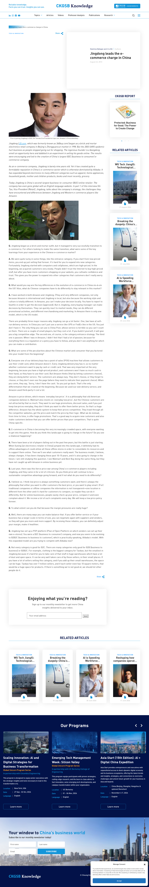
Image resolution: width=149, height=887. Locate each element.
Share (57, 33)
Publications (94, 15)
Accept (119, 881)
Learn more (16, 806)
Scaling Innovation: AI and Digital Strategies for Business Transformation (21, 762)
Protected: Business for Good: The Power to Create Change (125, 125)
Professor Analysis (76, 15)
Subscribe (51, 851)
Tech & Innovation (16, 33)
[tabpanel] (125, 118)
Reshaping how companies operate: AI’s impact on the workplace (125, 662)
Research (108, 15)
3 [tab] (128, 141)
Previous (136, 725)
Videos (61, 15)
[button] (145, 864)
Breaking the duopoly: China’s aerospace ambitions (125, 225)
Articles (49, 15)
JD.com (22, 143)
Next (141, 725)
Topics (37, 15)
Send (85, 616)
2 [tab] (125, 141)
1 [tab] (122, 141)
